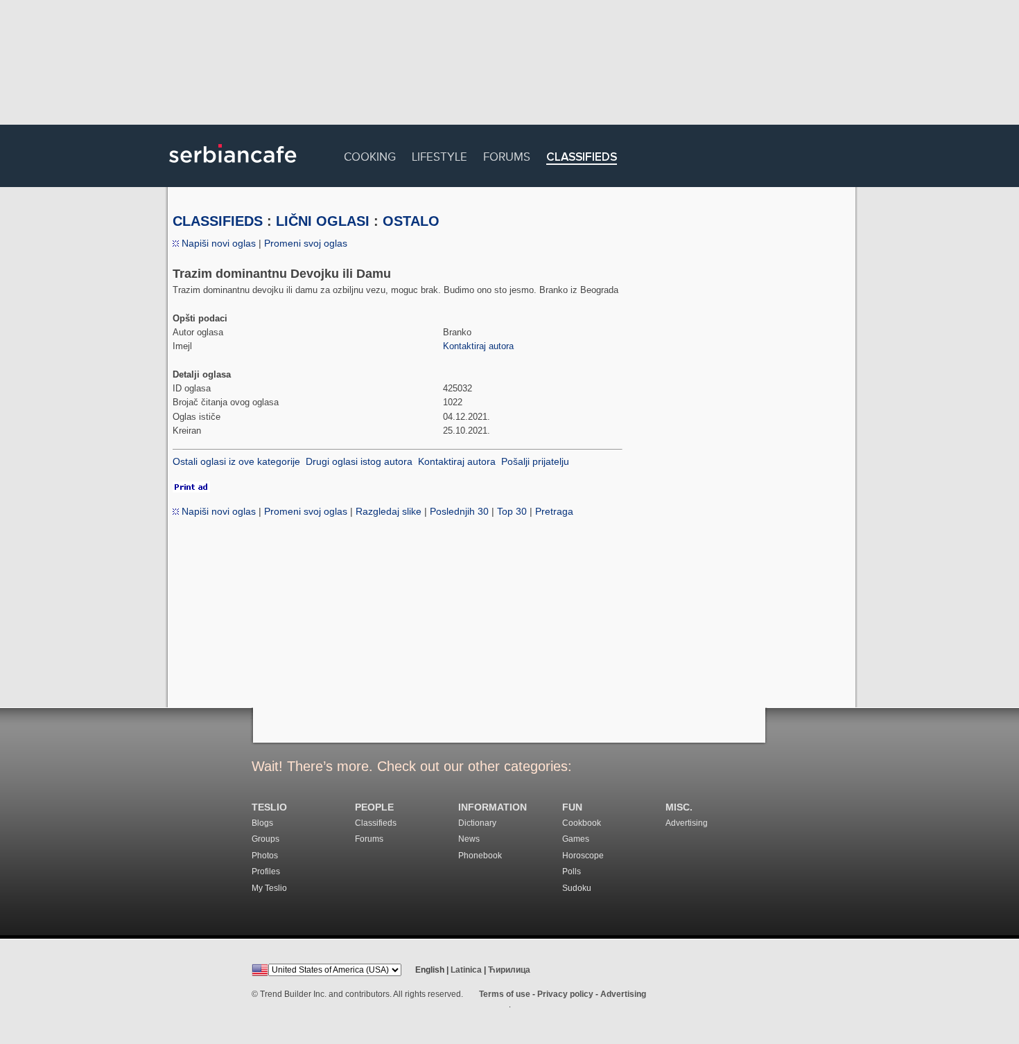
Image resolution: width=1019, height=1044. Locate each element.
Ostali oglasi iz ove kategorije (236, 461)
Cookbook (581, 823)
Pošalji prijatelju (535, 461)
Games (575, 839)
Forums (506, 155)
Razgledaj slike (388, 511)
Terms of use (504, 994)
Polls (571, 871)
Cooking (370, 155)
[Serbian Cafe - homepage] (233, 167)
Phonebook (480, 855)
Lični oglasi (322, 221)
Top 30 (512, 511)
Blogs (262, 823)
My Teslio (269, 888)
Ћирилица (509, 970)
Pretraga (554, 511)
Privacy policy (565, 994)
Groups (265, 839)
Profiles (266, 871)
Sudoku (576, 888)
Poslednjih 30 (459, 511)
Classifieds (581, 157)
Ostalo (411, 221)
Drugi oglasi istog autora (359, 461)
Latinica (466, 970)
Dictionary (477, 823)
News (469, 839)
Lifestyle (439, 155)
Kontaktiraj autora (478, 346)
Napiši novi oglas (217, 243)
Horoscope (583, 855)
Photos (265, 855)
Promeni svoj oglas (305, 243)
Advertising (686, 823)
